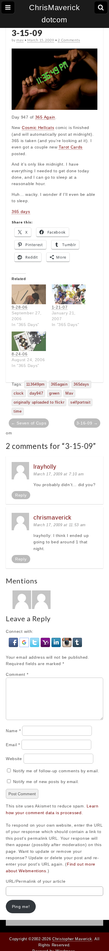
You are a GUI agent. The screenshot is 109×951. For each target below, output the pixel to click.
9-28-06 (20, 307)
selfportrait (80, 402)
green (54, 393)
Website (14, 758)
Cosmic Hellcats (38, 127)
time (18, 411)
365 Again (45, 117)
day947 (36, 393)
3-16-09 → (87, 423)
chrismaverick (52, 517)
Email (13, 744)
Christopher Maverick (72, 939)
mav (20, 40)
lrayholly (44, 466)
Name (13, 730)
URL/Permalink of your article (35, 881)
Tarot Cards (71, 147)
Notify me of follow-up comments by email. (56, 771)
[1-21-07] (69, 294)
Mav (69, 393)
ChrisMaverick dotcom (54, 13)
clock (19, 393)
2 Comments (69, 40)
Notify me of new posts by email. (46, 781)
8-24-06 (20, 354)
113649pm (35, 384)
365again (59, 384)
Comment (17, 674)
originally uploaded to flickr (39, 402)
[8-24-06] (29, 341)
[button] (14, 642)
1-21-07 (60, 307)
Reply (21, 495)
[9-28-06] (29, 294)
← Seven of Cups (29, 423)
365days (81, 384)
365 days (21, 211)
